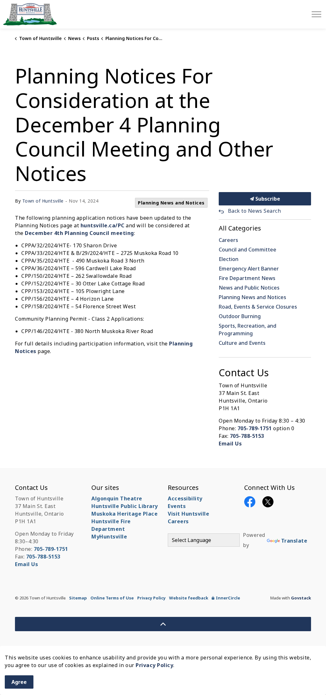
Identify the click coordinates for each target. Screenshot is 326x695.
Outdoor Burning (240, 316)
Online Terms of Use (112, 598)
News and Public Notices (249, 287)
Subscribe (267, 198)
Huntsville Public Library (124, 506)
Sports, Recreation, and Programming (247, 329)
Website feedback (188, 598)
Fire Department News (247, 278)
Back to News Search (254, 210)
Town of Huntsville (43, 201)
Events (177, 506)
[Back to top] (163, 624)
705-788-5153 (247, 435)
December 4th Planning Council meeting (79, 233)
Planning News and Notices (171, 203)
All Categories (240, 228)
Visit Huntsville (188, 513)
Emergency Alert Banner (249, 268)
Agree (19, 681)
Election (228, 259)
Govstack (301, 598)
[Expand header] (316, 14)
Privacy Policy (151, 598)
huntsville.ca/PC (102, 225)
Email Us (230, 443)
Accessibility (185, 498)
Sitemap (78, 598)
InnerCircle (228, 598)
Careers (228, 240)
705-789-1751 (254, 428)
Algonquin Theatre (116, 498)
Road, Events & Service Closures (258, 306)
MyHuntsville (109, 536)
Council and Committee (247, 249)
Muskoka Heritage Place (124, 513)
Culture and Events (242, 342)
